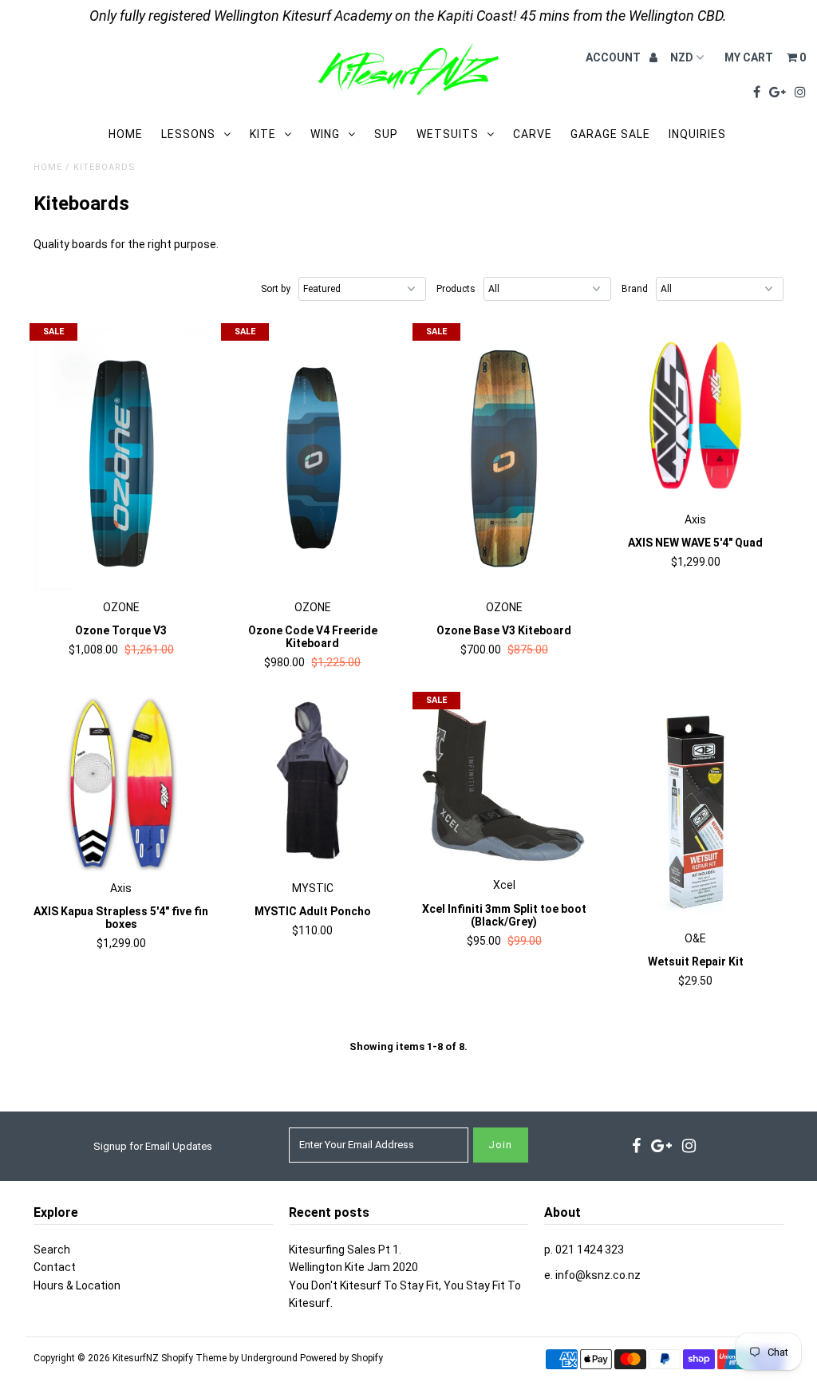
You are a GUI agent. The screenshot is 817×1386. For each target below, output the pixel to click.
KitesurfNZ (135, 1358)
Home (126, 134)
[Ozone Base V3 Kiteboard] (504, 458)
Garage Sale (610, 134)
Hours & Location (77, 1285)
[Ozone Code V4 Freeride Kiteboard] (313, 458)
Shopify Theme (194, 1358)
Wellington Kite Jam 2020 (353, 1267)
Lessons (188, 134)
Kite (263, 134)
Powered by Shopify (341, 1358)
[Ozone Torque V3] (121, 458)
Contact (55, 1267)
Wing (325, 134)
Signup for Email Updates (152, 1146)
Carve (532, 134)
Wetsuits (447, 134)
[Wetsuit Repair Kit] (695, 809)
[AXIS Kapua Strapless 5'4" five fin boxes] (121, 783)
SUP (386, 134)
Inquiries (697, 134)
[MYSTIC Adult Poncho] (313, 783)
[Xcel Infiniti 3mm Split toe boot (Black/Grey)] (504, 782)
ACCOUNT (614, 57)
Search (52, 1249)
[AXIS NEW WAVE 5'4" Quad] (695, 415)
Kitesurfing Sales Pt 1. (345, 1249)
